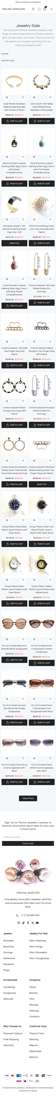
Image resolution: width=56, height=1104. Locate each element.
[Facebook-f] (28, 922)
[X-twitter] (32, 922)
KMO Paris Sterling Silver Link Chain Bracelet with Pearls (41, 229)
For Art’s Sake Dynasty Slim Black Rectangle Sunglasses (14, 708)
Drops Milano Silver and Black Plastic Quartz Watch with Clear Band (42, 530)
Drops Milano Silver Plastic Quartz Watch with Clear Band (14, 589)
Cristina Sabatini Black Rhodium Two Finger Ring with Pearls (42, 351)
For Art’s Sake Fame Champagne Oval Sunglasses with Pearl (42, 708)
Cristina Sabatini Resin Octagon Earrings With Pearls (14, 411)
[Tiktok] (23, 922)
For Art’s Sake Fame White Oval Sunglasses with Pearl (41, 768)
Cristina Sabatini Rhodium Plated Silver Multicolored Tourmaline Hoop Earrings (14, 470)
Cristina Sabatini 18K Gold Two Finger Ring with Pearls (14, 351)
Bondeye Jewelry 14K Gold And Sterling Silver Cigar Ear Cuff (14, 229)
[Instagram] (18, 922)
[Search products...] (39, 9)
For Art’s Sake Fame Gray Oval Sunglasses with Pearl (14, 768)
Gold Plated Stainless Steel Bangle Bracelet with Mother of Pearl (14, 107)
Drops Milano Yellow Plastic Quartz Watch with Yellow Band (42, 589)
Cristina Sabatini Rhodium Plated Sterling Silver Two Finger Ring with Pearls (42, 470)
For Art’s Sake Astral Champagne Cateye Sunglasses (41, 649)
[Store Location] (33, 9)
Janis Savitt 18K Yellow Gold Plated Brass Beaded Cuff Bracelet (41, 107)
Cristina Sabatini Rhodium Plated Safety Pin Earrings (42, 411)
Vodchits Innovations (28, 1091)
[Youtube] (37, 922)
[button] (34, 9)
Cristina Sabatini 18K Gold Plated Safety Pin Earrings (41, 288)
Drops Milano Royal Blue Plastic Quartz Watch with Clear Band (14, 530)
